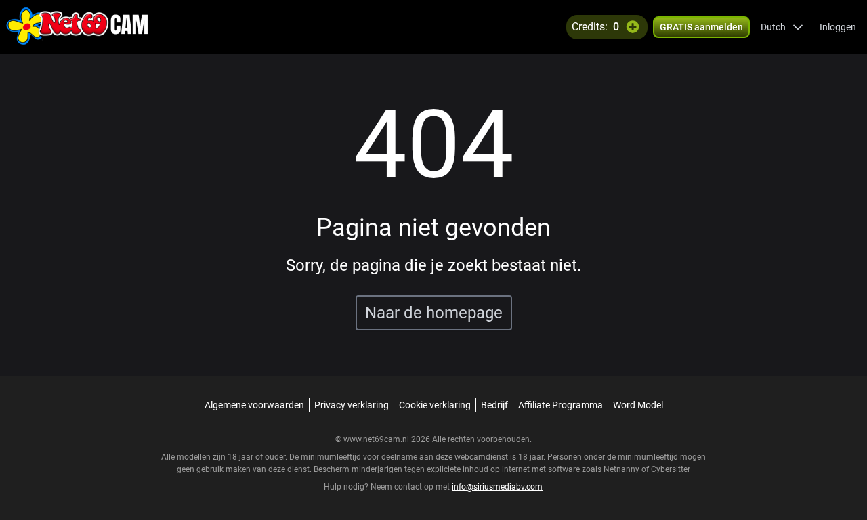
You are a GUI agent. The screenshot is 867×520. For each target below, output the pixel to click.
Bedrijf (494, 404)
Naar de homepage (434, 312)
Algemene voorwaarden (254, 404)
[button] (782, 27)
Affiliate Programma (560, 404)
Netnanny (622, 469)
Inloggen (838, 27)
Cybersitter (670, 469)
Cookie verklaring (435, 404)
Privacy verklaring (351, 404)
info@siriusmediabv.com (497, 487)
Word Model (638, 404)
